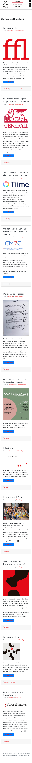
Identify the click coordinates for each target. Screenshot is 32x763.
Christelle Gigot (20, 450)
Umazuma (19, 758)
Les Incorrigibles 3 (11, 637)
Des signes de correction (13, 294)
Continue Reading (8, 81)
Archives (6, 682)
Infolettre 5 (8, 448)
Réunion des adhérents (13, 497)
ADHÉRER (17, 6)
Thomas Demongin (19, 30)
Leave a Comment (25, 88)
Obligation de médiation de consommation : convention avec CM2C (15, 232)
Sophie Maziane (18, 697)
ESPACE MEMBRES (17, 4)
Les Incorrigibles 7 (11, 28)
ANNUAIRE (17, 1)
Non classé (6, 88)
